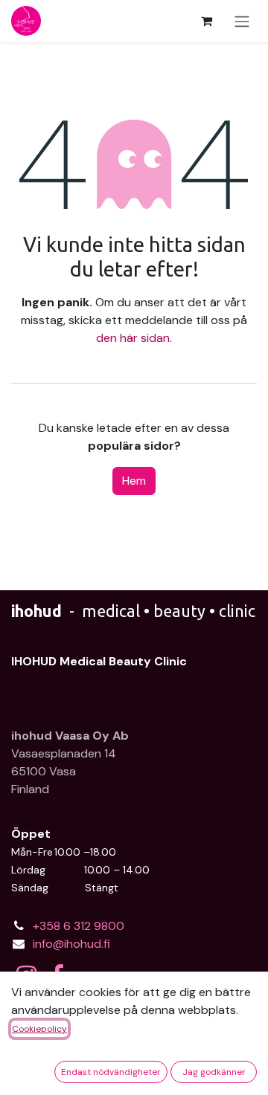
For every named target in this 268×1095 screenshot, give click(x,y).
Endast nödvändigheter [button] (111, 1072)
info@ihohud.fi (71, 944)
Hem (134, 480)
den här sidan (133, 338)
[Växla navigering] (242, 21)
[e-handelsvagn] (206, 21)
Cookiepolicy (39, 1029)
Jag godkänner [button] (214, 1072)
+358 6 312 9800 (78, 926)
